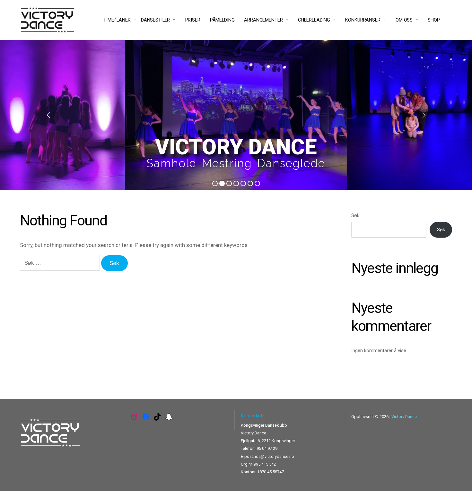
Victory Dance (404, 416)
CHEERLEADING (314, 20)
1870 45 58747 (270, 471)
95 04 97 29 (267, 448)
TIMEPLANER (117, 20)
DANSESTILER (155, 20)
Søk (355, 215)
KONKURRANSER (362, 20)
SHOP (434, 20)
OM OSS (404, 20)
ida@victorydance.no (274, 456)
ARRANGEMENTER (263, 20)
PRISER (192, 20)
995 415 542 (265, 464)
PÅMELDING (222, 20)
